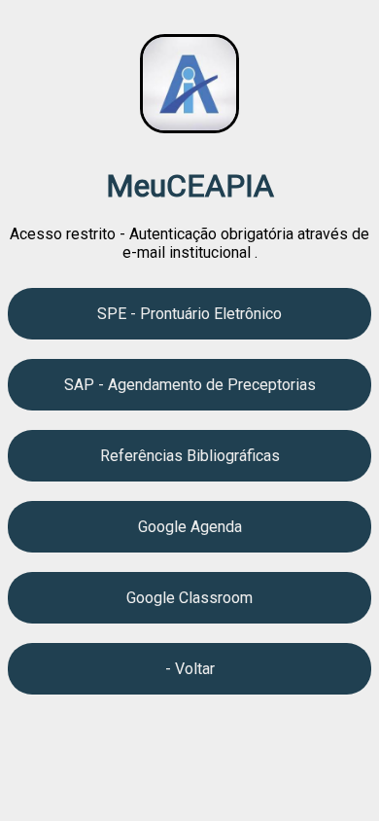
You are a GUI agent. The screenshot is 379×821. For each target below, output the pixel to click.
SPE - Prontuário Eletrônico (189, 313)
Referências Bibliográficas (190, 455)
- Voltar (190, 669)
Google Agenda (190, 527)
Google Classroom (189, 598)
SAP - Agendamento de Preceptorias (190, 384)
